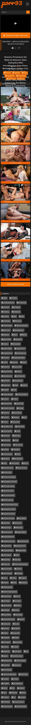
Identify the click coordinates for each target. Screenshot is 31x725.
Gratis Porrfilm (17, 412)
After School (18, 321)
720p (22, 316)
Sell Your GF (6, 624)
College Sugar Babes (19, 357)
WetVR (23, 692)
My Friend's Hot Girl (8, 490)
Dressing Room (18, 380)
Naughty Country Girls (9, 541)
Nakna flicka (6, 523)
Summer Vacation (20, 660)
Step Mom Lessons (17, 656)
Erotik (16, 385)
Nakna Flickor (18, 523)
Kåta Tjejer (17, 435)
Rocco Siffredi (6, 614)
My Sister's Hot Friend (9, 513)
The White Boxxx (18, 683)
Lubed (18, 454)
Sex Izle (17, 624)
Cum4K (5, 362)
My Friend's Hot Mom (8, 495)
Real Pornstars (7, 605)
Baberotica (6, 334)
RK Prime (16, 610)
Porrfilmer (21, 79)
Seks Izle (21, 619)
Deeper (24, 362)
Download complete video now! (16, 35)
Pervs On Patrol (7, 568)
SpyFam (5, 656)
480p (15, 316)
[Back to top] (26, 720)
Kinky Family (6, 440)
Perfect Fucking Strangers (20, 564)
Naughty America (7, 532)
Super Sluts (6, 665)
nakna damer (10, 75)
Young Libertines (7, 706)
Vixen (4, 692)
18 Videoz (14, 298)
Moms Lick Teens (22, 467)
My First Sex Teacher (8, 486)
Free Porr (5, 399)
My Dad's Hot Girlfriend (9, 477)
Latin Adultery (6, 444)
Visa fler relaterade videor (15, 284)
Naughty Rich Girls (20, 545)
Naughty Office (7, 545)
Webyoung (14, 692)
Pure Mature (6, 601)
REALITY (18, 605)
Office (17, 555)
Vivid (13, 688)
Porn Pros (18, 568)
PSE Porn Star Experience (10, 591)
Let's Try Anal (18, 444)
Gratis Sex (6, 417)
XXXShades (6, 702)
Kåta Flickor (6, 435)
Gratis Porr (6, 412)
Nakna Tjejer (12, 79)
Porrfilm (14, 578)
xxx (14, 697)
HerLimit (5, 422)
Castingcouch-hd (7, 353)
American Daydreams (22, 325)
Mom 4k (26, 463)
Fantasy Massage (7, 394)
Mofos (5, 463)
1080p (5, 298)
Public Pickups (7, 596)
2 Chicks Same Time (8, 302)
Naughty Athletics (21, 532)
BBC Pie (24, 334)
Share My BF (6, 642)
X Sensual (6, 697)
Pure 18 (18, 596)
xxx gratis (22, 697)
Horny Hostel (16, 422)
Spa (27, 651)
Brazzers (8, 72)
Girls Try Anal (19, 403)
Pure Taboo (18, 601)
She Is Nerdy (18, 642)
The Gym (15, 679)
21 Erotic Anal (22, 302)
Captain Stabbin (7, 348)
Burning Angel (16, 344)
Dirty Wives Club (7, 376)
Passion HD (6, 564)
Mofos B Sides (15, 463)
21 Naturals (17, 307)
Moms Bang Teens (8, 467)
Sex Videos (16, 628)
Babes (15, 334)
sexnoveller (6, 637)
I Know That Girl (7, 431)
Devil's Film (6, 366)
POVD (14, 582)
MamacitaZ (6, 458)
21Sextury (6, 316)
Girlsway (21, 408)
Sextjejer (16, 637)
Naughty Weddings (8, 550)
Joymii (18, 431)
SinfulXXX (15, 646)
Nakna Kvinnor (21, 75)
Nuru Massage (7, 555)
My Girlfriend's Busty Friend (10, 504)
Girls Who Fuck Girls (8, 408)
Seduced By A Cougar (8, 619)
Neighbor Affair (21, 550)
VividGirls (21, 688)
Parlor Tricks (6, 559)
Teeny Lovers (24, 674)
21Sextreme (17, 311)
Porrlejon (5, 582)
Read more (14, 62)
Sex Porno (6, 628)
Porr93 (18, 66)
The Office (6, 683)
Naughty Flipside (24, 541)
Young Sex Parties (21, 706)
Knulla (25, 72)
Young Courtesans (19, 702)
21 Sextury (6, 311)
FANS (14, 389)
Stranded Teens (7, 660)
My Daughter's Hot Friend (9, 481)
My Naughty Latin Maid (9, 509)
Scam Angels (18, 614)
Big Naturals (19, 339)
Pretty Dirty (24, 582)
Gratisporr (17, 72)
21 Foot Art (6, 307)
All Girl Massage (7, 325)
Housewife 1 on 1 (7, 426)
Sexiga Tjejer (16, 633)
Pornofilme (19, 573)
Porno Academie (7, 573)
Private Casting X (7, 587)
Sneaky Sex (6, 651)
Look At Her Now (7, 454)
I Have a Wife (20, 426)
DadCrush (14, 362)
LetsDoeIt (5, 449)
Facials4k (5, 389)
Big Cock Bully (7, 339)
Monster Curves (7, 472)
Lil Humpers (16, 449)
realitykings (6, 610)
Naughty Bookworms (8, 536)
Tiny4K (5, 688)
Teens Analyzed (7, 669)
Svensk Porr (17, 665)
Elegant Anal (6, 385)
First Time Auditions (22, 394)
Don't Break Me (20, 376)
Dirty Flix (19, 371)
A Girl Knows (6, 321)
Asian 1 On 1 (6, 330)
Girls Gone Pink (7, 403)
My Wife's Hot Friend (8, 518)
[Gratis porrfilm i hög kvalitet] (13, 4)
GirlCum (15, 399)
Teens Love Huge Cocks (9, 674)
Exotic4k (25, 385)
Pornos (5, 578)
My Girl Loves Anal (8, 500)
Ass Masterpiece (19, 330)
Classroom (6, 357)
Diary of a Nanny (7, 371)
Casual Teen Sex (21, 353)
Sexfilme (5, 633)
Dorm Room (6, 380)
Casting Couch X (20, 348)
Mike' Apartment (18, 458)
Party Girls (17, 559)
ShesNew (5, 646)
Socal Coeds (17, 651)
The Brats (5, 679)
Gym (25, 417)
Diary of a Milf (17, 366)
